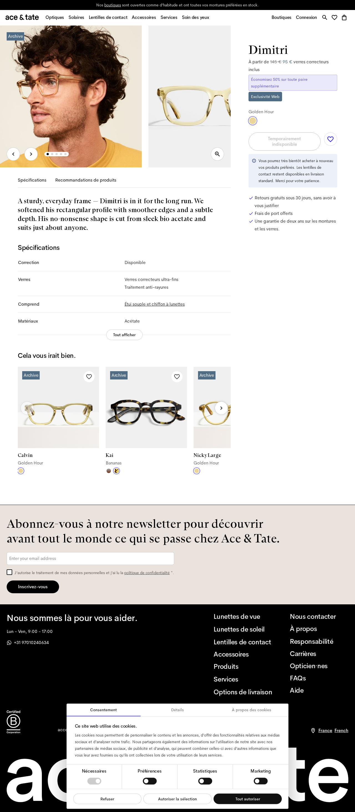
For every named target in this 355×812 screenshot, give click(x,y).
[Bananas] (116, 471)
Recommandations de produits (85, 180)
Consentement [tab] (103, 709)
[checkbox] (9, 572)
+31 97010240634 (31, 642)
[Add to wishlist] (89, 376)
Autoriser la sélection (177, 798)
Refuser (107, 798)
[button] (336, 18)
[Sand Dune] (109, 471)
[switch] (150, 781)
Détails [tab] (177, 709)
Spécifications (32, 180)
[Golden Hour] (21, 471)
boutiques (112, 4)
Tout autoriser (247, 798)
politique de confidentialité (147, 572)
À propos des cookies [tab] (251, 709)
